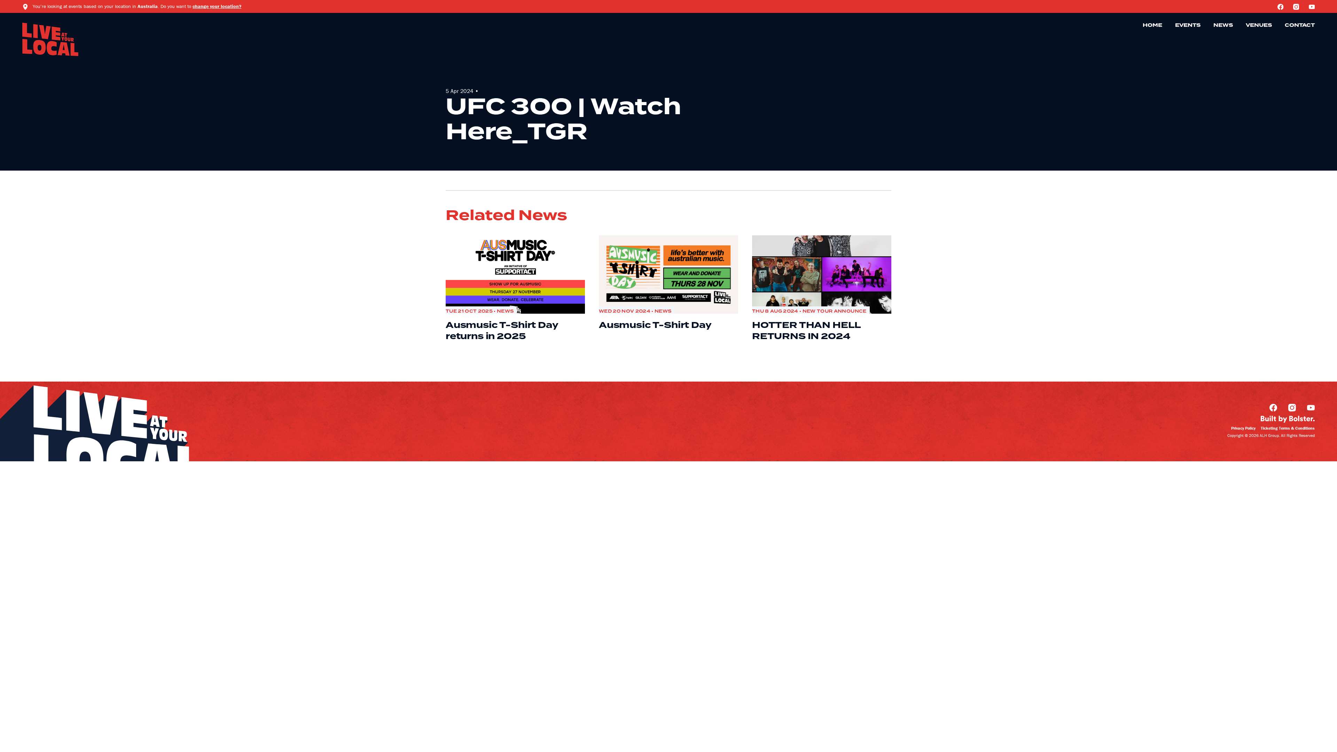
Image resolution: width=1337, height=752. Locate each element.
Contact (1300, 25)
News (1223, 25)
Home (1152, 25)
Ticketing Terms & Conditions (1288, 428)
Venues (1259, 25)
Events (1188, 25)
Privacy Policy (1243, 428)
